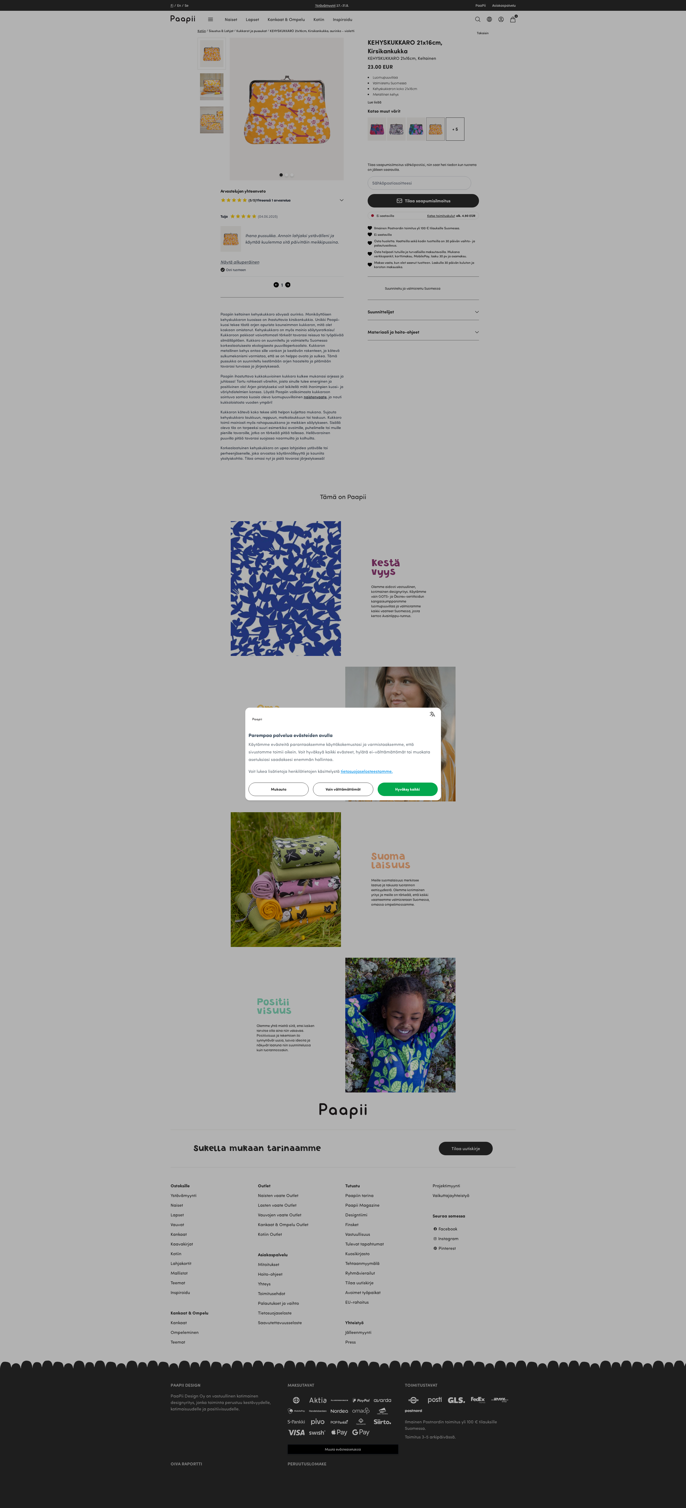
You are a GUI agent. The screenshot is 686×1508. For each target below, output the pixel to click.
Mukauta (278, 789)
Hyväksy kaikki (407, 789)
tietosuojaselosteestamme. (367, 771)
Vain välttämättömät (343, 789)
